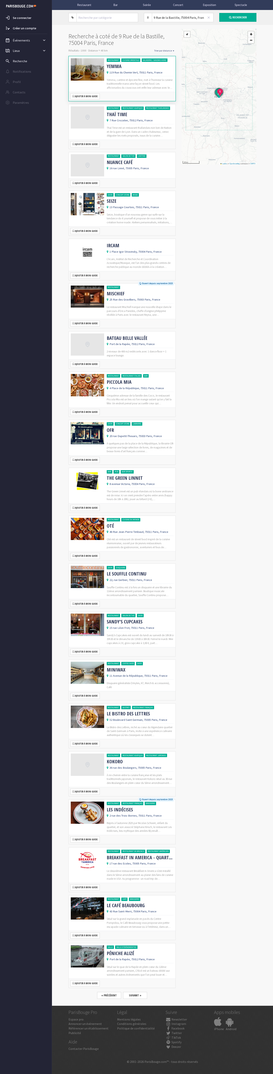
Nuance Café (120, 162)
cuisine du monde (131, 519)
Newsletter (179, 1019)
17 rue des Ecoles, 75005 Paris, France (133, 863)
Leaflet (224, 163)
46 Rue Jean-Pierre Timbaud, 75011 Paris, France (139, 532)
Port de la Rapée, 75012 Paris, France (132, 344)
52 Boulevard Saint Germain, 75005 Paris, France (138, 720)
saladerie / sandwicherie (154, 60)
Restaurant (84, 5)
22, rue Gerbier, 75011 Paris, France (131, 580)
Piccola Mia (119, 382)
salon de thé (129, 156)
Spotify (176, 1042)
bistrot (126, 707)
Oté (110, 525)
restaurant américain (158, 851)
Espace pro (76, 1019)
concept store (122, 195)
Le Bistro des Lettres (128, 713)
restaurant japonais (156, 755)
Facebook (177, 1028)
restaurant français (143, 707)
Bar (115, 5)
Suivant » (135, 995)
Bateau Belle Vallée (127, 338)
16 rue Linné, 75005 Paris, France (129, 168)
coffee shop (128, 663)
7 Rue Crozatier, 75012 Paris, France (131, 120)
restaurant (113, 60)
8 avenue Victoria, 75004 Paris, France (132, 484)
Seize (111, 201)
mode (135, 195)
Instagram (178, 1024)
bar (145, 376)
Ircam (113, 245)
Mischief (116, 293)
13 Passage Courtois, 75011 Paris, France (134, 207)
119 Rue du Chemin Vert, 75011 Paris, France (136, 72)
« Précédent (109, 995)
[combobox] (107, 17)
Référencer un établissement (89, 1028)
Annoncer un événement (85, 1024)
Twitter (176, 1033)
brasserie (150, 803)
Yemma (114, 66)
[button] (187, 34)
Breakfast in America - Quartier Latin (140, 857)
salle (110, 947)
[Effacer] (208, 17)
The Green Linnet (125, 478)
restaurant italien (132, 376)
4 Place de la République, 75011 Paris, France (137, 388)
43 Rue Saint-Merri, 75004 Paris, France (133, 911)
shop (110, 195)
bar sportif (127, 471)
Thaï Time (117, 114)
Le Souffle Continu (126, 573)
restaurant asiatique (133, 108)
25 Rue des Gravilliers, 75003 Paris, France (135, 299)
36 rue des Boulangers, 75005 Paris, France (135, 767)
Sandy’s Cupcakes (124, 621)
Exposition (209, 5)
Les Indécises (120, 809)
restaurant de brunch (133, 851)
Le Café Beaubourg (126, 905)
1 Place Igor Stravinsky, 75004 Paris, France (136, 251)
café (125, 899)
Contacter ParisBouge (84, 1049)
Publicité (75, 1033)
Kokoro (115, 761)
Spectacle (241, 5)
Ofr (110, 430)
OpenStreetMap (234, 163)
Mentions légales (129, 1019)
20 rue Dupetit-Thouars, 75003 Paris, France (136, 436)
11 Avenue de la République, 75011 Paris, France (138, 675)
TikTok (176, 1037)
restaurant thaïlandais (157, 108)
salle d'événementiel (126, 947)
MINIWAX (116, 669)
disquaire (120, 567)
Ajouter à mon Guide (86, 96)
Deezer (176, 1047)
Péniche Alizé (120, 953)
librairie (137, 423)
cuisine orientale (131, 60)
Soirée (147, 5)
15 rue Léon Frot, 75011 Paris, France (132, 628)
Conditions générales (131, 1024)
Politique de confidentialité (136, 1028)
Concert (178, 5)
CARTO (252, 163)
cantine (141, 156)
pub (116, 471)
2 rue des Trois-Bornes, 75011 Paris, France (136, 815)
